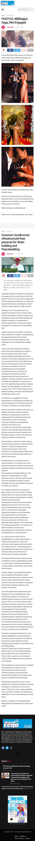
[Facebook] (3, 747)
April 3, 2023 (20, 27)
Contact (27, 838)
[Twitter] (7, 747)
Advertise (22, 836)
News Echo (10, 27)
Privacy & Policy (19, 838)
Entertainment (10, 15)
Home (3, 15)
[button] (2, 9)
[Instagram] (11, 747)
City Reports (9, 231)
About (16, 836)
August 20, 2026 (8, 770)
